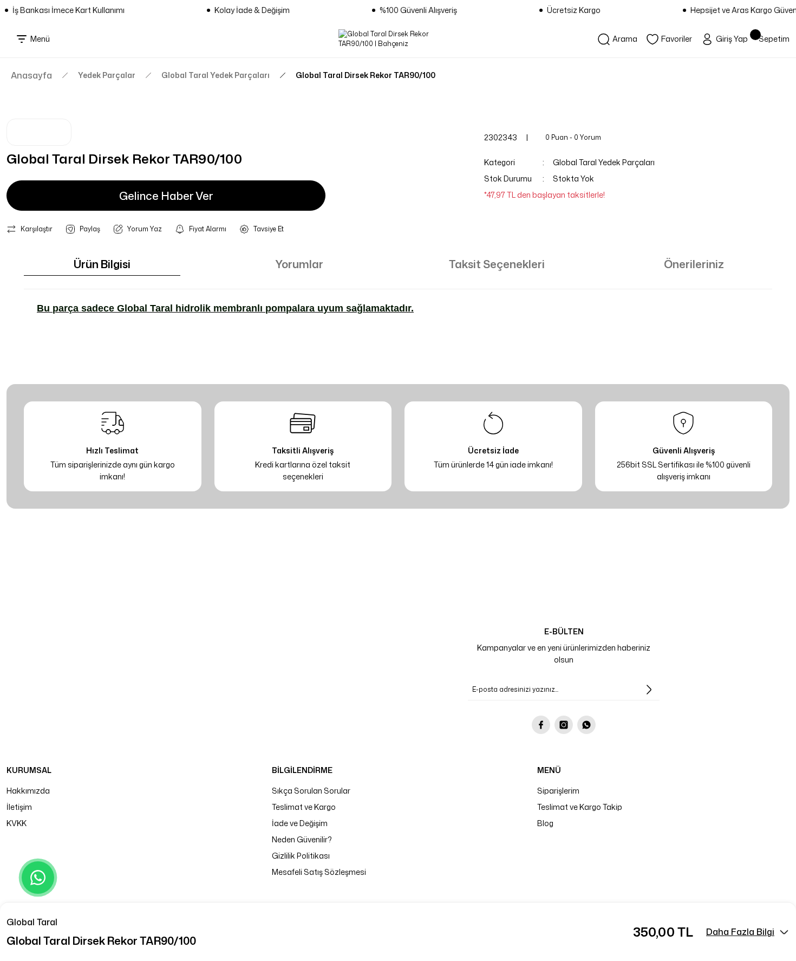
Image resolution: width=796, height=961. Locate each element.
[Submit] (649, 689)
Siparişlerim (558, 790)
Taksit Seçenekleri (497, 263)
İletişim (19, 807)
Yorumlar (299, 263)
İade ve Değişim (300, 823)
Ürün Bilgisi (102, 263)
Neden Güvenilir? (302, 839)
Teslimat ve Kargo (304, 807)
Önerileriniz (694, 263)
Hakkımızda (28, 790)
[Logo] (398, 39)
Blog (545, 823)
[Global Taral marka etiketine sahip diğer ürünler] (38, 132)
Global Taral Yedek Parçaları (604, 162)
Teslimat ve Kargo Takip (579, 807)
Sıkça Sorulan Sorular (311, 790)
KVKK (16, 823)
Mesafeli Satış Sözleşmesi (319, 872)
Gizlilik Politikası (301, 855)
